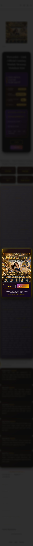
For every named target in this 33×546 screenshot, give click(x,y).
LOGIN (9, 286)
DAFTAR (22, 286)
